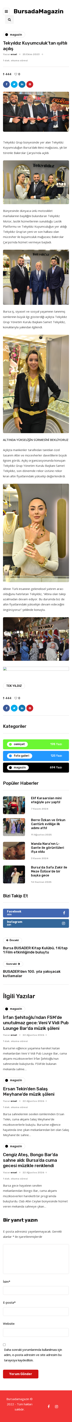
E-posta (9, 1302)
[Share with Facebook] (6, 84)
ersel (14, 54)
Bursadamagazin (18, 1399)
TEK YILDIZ (14, 686)
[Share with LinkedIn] (22, 84)
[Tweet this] (14, 84)
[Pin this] (29, 84)
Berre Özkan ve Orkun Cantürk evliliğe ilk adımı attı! (48, 824)
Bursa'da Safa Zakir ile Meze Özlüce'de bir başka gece (49, 871)
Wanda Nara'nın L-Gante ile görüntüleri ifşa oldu (47, 848)
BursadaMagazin (39, 11)
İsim (6, 1282)
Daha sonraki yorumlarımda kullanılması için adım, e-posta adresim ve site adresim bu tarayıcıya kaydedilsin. (33, 1355)
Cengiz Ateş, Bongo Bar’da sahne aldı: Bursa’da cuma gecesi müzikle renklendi (30, 1160)
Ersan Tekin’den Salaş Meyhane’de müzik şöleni (28, 1091)
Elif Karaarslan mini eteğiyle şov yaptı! (46, 800)
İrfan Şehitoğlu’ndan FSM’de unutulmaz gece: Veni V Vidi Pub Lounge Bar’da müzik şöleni (36, 1023)
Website (9, 1324)
